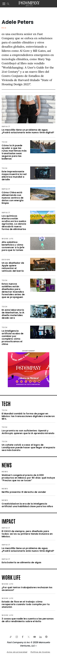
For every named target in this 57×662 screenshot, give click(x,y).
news (7, 464)
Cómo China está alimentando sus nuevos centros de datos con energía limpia (13, 198)
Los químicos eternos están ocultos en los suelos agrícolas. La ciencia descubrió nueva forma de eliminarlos (14, 222)
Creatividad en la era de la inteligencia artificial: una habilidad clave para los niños (27, 505)
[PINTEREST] (46, 637)
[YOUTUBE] (34, 637)
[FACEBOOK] (22, 637)
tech (6, 403)
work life (11, 577)
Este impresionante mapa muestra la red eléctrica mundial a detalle (14, 175)
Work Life (7, 238)
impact (8, 521)
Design (6, 259)
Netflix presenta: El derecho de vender (24, 492)
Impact (6, 126)
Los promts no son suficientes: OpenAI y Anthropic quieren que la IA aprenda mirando (28, 432)
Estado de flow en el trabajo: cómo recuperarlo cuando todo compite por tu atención (26, 604)
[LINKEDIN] (40, 637)
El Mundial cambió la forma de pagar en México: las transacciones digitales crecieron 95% (28, 416)
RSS (4, 28)
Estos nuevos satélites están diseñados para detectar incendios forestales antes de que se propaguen (13, 290)
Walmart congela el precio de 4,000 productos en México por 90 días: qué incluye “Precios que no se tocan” (28, 478)
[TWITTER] (28, 637)
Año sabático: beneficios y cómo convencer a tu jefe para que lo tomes (13, 246)
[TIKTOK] (10, 637)
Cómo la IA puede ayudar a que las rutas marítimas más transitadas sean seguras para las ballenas (14, 152)
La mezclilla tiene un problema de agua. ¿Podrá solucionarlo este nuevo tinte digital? (28, 131)
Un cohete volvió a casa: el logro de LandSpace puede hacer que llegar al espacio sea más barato (28, 447)
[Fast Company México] (29, 3)
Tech (4, 142)
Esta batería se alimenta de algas (21, 562)
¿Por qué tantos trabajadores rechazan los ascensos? (27, 589)
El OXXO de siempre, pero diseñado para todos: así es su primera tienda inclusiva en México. (27, 534)
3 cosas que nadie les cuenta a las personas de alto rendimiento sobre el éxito (28, 620)
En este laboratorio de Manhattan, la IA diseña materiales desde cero (13, 313)
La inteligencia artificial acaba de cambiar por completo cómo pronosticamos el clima (12, 337)
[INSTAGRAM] (16, 637)
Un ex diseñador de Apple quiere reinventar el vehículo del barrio (13, 266)
